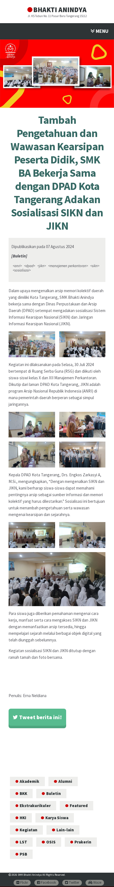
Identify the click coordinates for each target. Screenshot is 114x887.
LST (23, 842)
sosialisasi (21, 270)
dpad (29, 266)
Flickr (23, 882)
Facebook (48, 882)
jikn (41, 266)
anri (17, 266)
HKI (23, 817)
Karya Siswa (56, 817)
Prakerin (82, 842)
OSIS (51, 842)
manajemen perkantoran (68, 266)
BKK (23, 793)
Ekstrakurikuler (35, 805)
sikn (95, 266)
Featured (79, 805)
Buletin (53, 793)
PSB (23, 854)
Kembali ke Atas (103, 878)
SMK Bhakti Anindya (30, 875)
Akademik (29, 781)
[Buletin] (19, 256)
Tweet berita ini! (40, 717)
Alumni (65, 781)
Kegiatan (28, 829)
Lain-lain (65, 829)
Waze (96, 882)
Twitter (73, 882)
